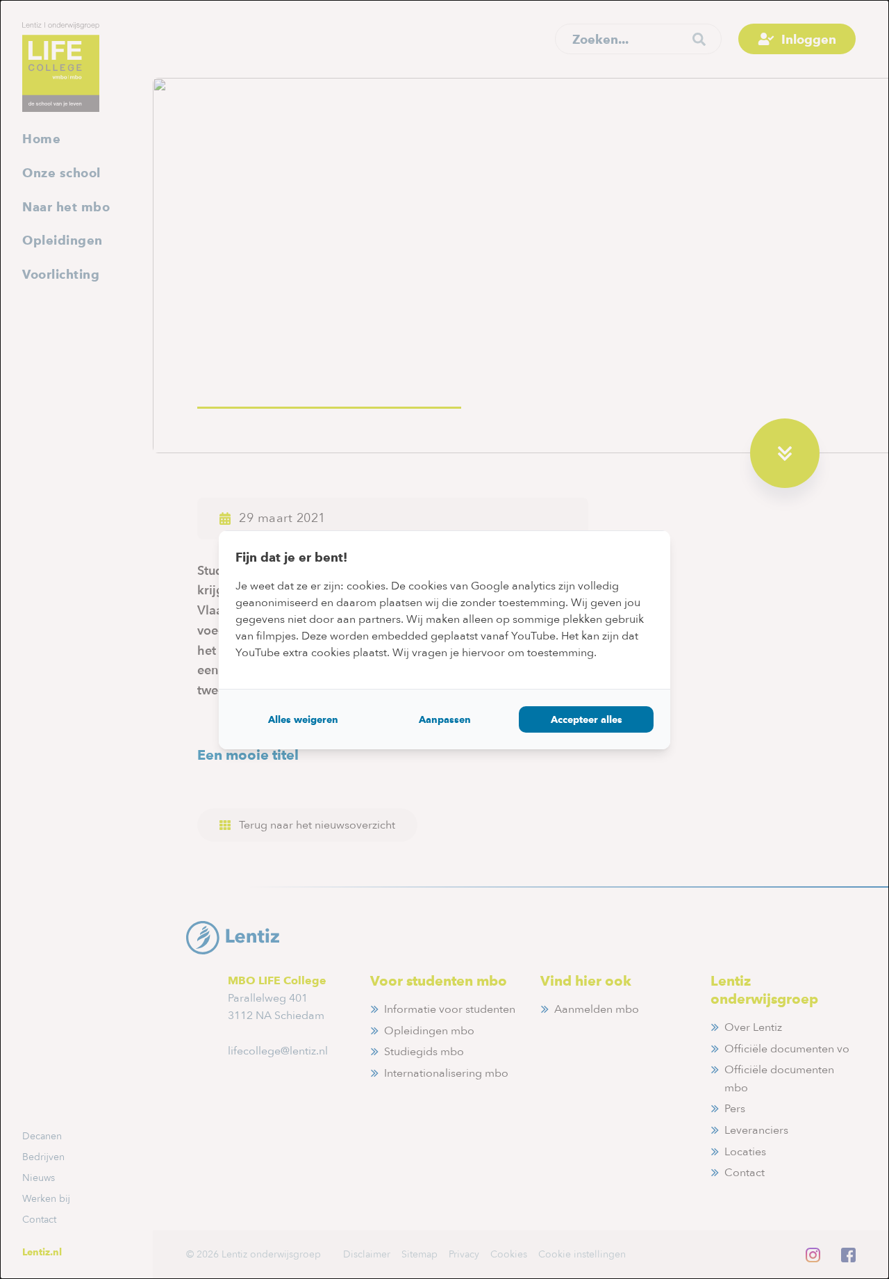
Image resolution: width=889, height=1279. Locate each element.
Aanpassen (445, 719)
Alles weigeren (303, 719)
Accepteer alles (586, 719)
